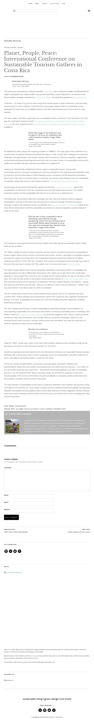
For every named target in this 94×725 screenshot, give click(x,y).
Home (30, 3)
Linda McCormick (17, 76)
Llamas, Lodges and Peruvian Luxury (79, 531)
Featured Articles (12, 41)
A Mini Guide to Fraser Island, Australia (16, 531)
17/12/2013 (13, 47)
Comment (8, 468)
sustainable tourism (59, 409)
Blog (63, 3)
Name (6, 495)
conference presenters (64, 187)
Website (7, 509)
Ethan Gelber (48, 91)
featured (49, 409)
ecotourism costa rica (38, 409)
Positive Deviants (73, 264)
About (37, 3)
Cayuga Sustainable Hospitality (31, 315)
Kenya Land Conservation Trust (75, 279)
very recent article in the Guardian (65, 205)
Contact (45, 3)
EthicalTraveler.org (80, 97)
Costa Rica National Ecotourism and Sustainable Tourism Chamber (59, 124)
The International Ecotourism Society (64, 181)
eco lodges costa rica (23, 409)
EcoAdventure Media (42, 97)
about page (33, 656)
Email (6, 502)
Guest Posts (54, 3)
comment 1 (20, 47)
